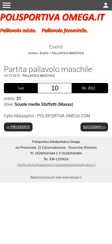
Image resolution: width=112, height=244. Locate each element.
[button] (6, 5)
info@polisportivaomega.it (35, 165)
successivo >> (94, 127)
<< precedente (18, 127)
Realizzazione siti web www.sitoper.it (56, 177)
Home (32, 53)
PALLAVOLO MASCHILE (68, 53)
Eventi (44, 53)
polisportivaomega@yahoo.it (75, 165)
